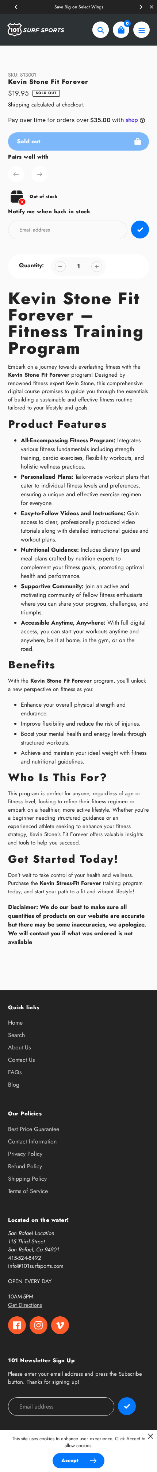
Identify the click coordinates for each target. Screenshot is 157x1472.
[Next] (140, 7)
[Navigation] (141, 30)
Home (15, 1022)
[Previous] (16, 7)
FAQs (15, 1072)
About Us (19, 1047)
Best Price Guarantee (33, 1129)
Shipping (19, 105)
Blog (13, 1084)
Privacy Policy (25, 1154)
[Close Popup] (150, 1436)
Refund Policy (25, 1166)
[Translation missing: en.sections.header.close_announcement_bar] (151, 7)
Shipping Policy (27, 1178)
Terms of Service (28, 1191)
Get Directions (25, 1305)
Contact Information (32, 1141)
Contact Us (21, 1060)
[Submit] (127, 1406)
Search (16, 1035)
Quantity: (31, 265)
